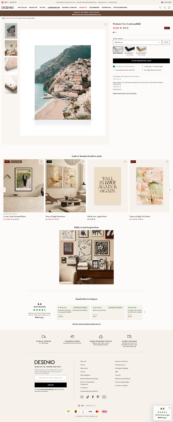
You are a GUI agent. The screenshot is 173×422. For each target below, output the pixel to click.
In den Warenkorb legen (141, 61)
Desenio (92, 416)
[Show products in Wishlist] (165, 7)
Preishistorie (117, 89)
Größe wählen (118, 39)
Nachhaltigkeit (85, 375)
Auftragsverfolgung (121, 368)
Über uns (83, 361)
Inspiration (106, 7)
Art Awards (84, 388)
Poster (42, 7)
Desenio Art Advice (121, 361)
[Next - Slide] (171, 51)
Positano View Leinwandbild (25, 18)
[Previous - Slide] (111, 51)
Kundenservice (120, 365)
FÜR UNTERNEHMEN (120, 7)
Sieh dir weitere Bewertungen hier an (86, 324)
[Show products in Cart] (169, 7)
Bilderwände (95, 7)
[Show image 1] (11, 31)
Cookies (118, 375)
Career (82, 372)
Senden (50, 385)
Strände (11, 18)
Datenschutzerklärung (46, 389)
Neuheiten (33, 7)
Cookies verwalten (121, 385)
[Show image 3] (11, 66)
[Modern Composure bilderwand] (86, 257)
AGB (116, 372)
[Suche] (160, 7)
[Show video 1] (11, 85)
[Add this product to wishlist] (105, 24)
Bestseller (22, 7)
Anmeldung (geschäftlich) (89, 391)
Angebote (83, 7)
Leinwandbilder (54, 7)
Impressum (84, 368)
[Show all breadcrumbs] (4, 18)
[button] (166, 42)
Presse (82, 365)
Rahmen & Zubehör (69, 7)
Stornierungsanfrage (122, 382)
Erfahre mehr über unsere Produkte (124, 93)
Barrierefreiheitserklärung (89, 378)
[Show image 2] (11, 48)
